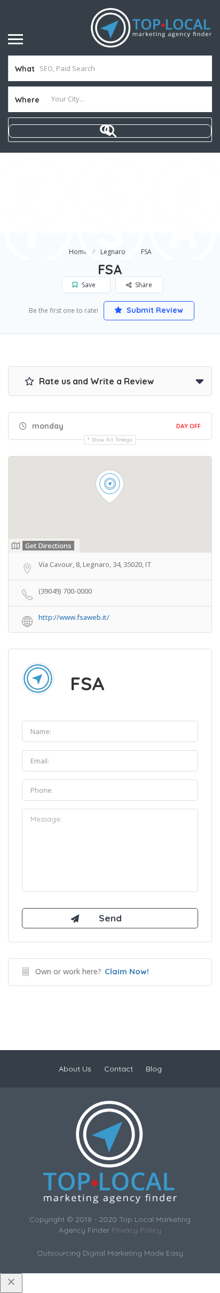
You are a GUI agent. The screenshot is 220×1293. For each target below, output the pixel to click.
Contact (118, 1069)
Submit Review (153, 310)
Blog (154, 1069)
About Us (75, 1069)
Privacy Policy (136, 1230)
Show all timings (112, 440)
